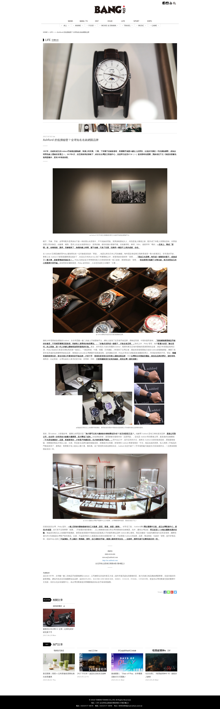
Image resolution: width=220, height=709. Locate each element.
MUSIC (141, 26)
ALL (65, 26)
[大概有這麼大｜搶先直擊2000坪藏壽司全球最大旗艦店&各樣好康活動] (161, 662)
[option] (110, 81)
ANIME (78, 26)
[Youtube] (170, 2)
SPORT (136, 21)
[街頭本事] (110, 10)
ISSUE (110, 21)
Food (91, 26)
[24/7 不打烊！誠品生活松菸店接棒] (59, 662)
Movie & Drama (108, 26)
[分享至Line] (168, 592)
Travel (127, 26)
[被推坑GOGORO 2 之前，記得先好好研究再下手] (59, 618)
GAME (154, 26)
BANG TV (84, 21)
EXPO (149, 21)
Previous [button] (46, 81)
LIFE (123, 21)
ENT (97, 21)
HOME (45, 32)
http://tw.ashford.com (110, 560)
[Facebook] (163, 2)
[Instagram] (167, 2)
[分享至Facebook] (165, 592)
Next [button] (174, 81)
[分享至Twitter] (175, 592)
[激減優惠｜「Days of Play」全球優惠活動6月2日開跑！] (93, 662)
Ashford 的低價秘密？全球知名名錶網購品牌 (73, 32)
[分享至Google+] (171, 592)
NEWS (70, 21)
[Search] (174, 2)
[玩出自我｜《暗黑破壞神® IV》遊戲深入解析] (127, 662)
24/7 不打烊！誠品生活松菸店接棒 (57, 673)
